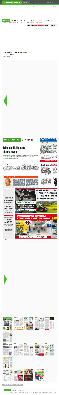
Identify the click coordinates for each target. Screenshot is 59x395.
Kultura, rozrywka (16, 20)
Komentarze (32, 20)
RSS (11, 392)
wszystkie (49, 2)
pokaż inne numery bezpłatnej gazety (12, 384)
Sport (10, 22)
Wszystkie (5, 22)
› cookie (33, 6)
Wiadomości (6, 20)
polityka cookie (52, 392)
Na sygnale (15, 22)
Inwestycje (22, 22)
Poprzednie (5, 101)
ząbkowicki (54, 2)
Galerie (26, 20)
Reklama (46, 20)
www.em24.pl (26, 2)
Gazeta (40, 20)
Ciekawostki (39, 22)
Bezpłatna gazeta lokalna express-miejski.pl (15, 52)
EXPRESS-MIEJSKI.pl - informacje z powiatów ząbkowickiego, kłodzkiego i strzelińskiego (12, 2)
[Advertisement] (29, 38)
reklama (15, 392)
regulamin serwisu (43, 392)
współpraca (21, 392)
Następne (5, 279)
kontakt (26, 392)
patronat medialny (34, 392)
